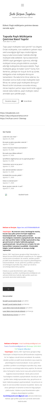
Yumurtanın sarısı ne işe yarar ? (13, 164)
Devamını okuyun (12, 101)
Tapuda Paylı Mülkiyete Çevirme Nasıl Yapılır (17, 38)
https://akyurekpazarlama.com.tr (14, 115)
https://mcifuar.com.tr (9, 118)
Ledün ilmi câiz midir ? (10, 137)
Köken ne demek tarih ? (10, 181)
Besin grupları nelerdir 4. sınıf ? (13, 186)
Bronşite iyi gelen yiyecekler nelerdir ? (15, 142)
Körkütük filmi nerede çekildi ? (12, 175)
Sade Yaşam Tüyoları (22, 14)
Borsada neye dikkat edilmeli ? (13, 153)
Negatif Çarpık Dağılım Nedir (12, 301)
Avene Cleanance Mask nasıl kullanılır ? (15, 148)
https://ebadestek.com (9, 113)
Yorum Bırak (27, 101)
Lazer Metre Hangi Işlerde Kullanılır (14, 308)
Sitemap (22, 118)
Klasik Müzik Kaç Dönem (10, 315)
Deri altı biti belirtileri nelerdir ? (13, 170)
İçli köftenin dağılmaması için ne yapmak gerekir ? (19, 159)
